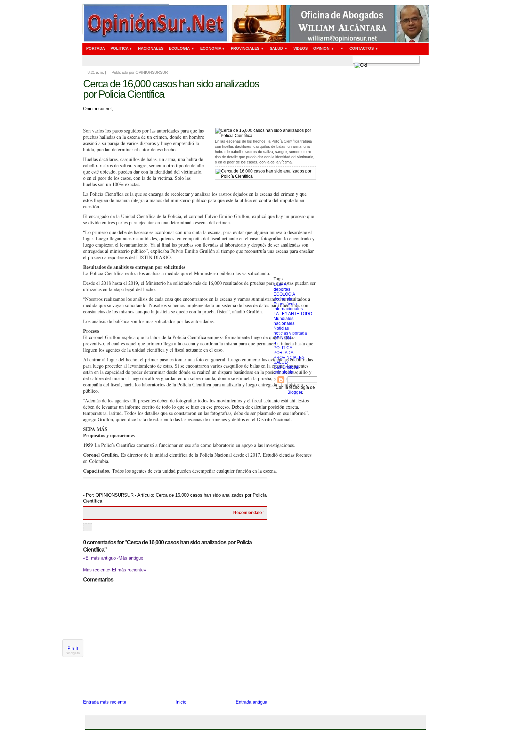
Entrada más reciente (104, 702)
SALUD (281, 362)
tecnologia (283, 372)
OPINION (282, 338)
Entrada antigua (251, 702)
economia (283, 299)
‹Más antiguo (130, 558)
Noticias (281, 328)
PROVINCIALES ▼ (247, 48)
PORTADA (95, 48)
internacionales (288, 308)
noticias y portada (290, 333)
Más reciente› (97, 569)
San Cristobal (286, 367)
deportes (282, 289)
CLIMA (280, 284)
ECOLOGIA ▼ (182, 48)
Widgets (73, 653)
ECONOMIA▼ (212, 48)
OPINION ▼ (323, 48)
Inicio (181, 702)
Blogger (294, 392)
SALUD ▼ (279, 48)
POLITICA (283, 347)
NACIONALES (150, 48)
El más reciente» (129, 569)
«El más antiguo (100, 558)
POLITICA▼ (121, 48)
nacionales (284, 323)
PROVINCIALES (289, 357)
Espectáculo (285, 304)
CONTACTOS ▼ (364, 48)
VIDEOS (300, 48)
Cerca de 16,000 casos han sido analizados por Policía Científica (171, 89)
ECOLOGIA (284, 294)
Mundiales (283, 318)
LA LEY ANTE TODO (293, 313)
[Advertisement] (295, 172)
